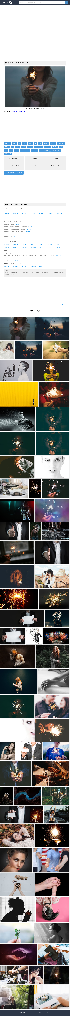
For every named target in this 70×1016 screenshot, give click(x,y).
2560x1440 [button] (50, 213)
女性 (61, 147)
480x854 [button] (24, 244)
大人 (17, 150)
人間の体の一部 (56, 150)
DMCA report (63, 305)
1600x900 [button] (32, 210)
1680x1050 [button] (15, 213)
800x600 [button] (32, 216)
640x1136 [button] (30, 226)
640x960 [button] (18, 224)
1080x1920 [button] (15, 244)
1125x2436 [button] (18, 234)
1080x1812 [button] (24, 247)
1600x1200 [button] (33, 266)
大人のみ (35, 150)
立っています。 (25, 150)
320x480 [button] (26, 221)
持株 (14, 143)
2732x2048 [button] (15, 260)
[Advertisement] (35, 18)
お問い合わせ (56, 1013)
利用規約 (39, 1013)
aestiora (47, 1013)
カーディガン (38, 147)
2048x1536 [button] (58, 255)
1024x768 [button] (50, 210)
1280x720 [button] (24, 213)
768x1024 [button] (19, 253)
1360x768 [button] (32, 213)
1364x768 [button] (41, 216)
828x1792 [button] (12, 239)
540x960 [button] (41, 244)
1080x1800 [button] (33, 247)
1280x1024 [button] (59, 210)
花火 (24, 143)
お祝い (52, 143)
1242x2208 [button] (27, 231)
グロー (29, 147)
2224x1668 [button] (15, 258)
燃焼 (23, 147)
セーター (47, 147)
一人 (11, 150)
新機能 (7, 147)
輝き (30, 143)
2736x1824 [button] (6, 266)
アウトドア (8, 153)
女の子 (54, 147)
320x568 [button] (59, 247)
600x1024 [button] (50, 244)
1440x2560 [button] (6, 247)
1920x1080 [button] (15, 210)
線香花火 (7, 143)
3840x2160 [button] (59, 216)
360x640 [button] (41, 213)
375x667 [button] (50, 247)
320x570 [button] (50, 216)
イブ (18, 147)
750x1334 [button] (28, 229)
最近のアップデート (22, 1013)
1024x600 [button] (24, 216)
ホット (12, 1013)
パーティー (60, 143)
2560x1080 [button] (59, 213)
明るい (45, 143)
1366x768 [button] (6, 210)
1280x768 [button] (15, 216)
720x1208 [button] (41, 247)
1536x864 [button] (6, 213)
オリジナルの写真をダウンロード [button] (13, 172)
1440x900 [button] (24, 210)
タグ (32, 1013)
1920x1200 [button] (6, 216)
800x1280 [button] (59, 244)
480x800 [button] (32, 244)
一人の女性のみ (44, 150)
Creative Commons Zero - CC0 (18, 111)
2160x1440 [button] (41, 266)
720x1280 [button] (6, 244)
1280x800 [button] (41, 210)
